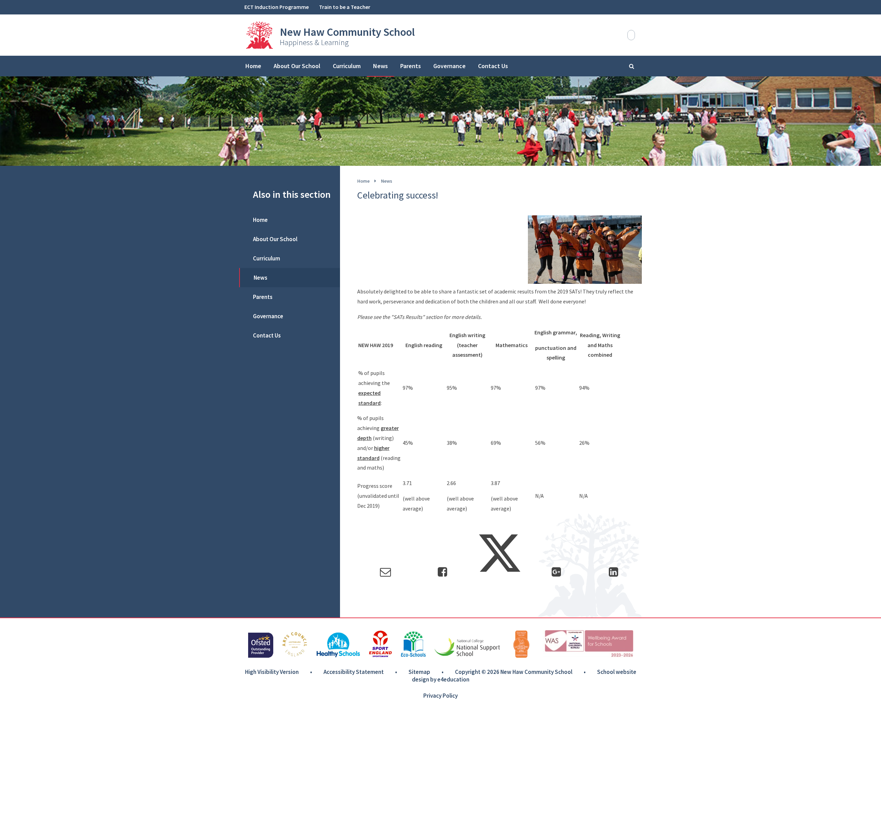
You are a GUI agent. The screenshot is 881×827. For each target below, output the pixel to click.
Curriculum (266, 258)
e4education (453, 679)
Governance (268, 316)
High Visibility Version (272, 672)
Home (363, 181)
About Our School (275, 239)
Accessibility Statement (353, 672)
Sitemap (419, 672)
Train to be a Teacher (344, 6)
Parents (263, 297)
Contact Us (267, 335)
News (386, 181)
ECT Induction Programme (276, 6)
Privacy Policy (440, 695)
